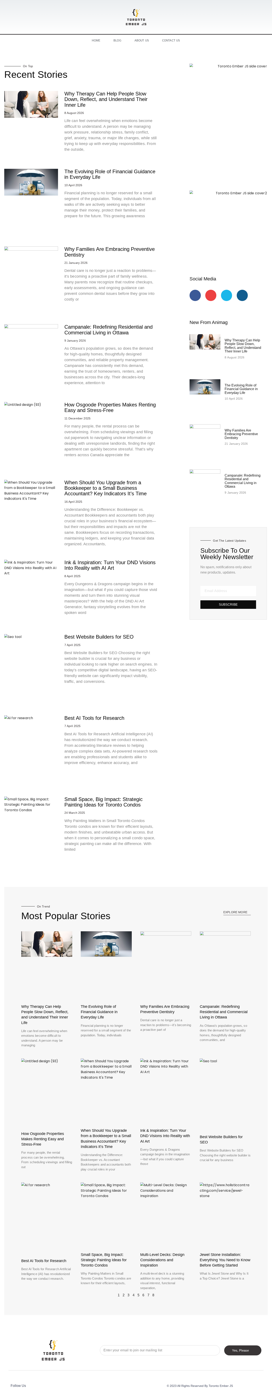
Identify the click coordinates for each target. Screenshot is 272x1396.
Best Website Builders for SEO (99, 637)
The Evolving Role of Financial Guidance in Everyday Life (109, 174)
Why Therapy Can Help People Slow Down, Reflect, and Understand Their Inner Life (105, 99)
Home (96, 40)
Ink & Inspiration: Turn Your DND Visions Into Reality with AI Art (110, 565)
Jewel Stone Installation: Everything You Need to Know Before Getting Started (225, 1260)
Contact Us (171, 40)
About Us (142, 40)
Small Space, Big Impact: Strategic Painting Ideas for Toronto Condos (103, 802)
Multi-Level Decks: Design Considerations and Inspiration (162, 1260)
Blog (117, 40)
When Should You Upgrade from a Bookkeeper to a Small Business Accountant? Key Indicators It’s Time (105, 488)
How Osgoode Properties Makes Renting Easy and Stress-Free (110, 407)
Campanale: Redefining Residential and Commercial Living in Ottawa (108, 329)
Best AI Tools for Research (94, 718)
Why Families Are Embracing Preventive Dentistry (109, 251)
